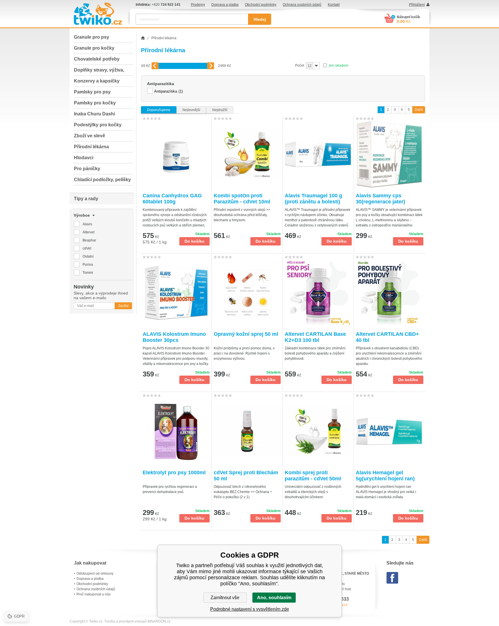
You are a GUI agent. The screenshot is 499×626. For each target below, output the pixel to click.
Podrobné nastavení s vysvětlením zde (249, 609)
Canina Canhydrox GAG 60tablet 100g (172, 199)
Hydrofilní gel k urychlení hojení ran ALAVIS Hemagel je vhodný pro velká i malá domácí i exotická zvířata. (386, 492)
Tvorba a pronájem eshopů (125, 621)
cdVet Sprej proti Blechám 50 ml (246, 475)
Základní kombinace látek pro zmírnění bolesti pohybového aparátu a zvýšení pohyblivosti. (315, 353)
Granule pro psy (91, 37)
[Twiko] (98, 13)
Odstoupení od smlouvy (95, 573)
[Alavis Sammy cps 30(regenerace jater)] (389, 154)
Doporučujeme (158, 110)
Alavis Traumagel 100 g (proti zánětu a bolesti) (313, 199)
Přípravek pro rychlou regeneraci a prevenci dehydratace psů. (170, 489)
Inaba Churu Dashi (94, 113)
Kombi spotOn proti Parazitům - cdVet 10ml (242, 199)
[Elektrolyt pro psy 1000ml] (176, 431)
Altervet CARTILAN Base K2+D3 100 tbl (315, 337)
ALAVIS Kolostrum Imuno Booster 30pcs (174, 337)
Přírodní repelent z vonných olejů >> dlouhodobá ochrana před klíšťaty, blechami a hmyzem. (242, 215)
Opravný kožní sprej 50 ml (246, 334)
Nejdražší (219, 110)
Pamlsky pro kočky (95, 102)
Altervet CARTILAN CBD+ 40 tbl (387, 337)
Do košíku (194, 241)
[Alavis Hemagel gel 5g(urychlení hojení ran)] (389, 431)
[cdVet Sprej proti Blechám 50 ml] (247, 431)
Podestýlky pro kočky (98, 124)
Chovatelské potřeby (97, 59)
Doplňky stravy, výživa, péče (99, 72)
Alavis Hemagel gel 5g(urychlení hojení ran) (385, 475)
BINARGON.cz (159, 621)
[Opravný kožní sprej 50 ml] (247, 292)
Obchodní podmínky (260, 5)
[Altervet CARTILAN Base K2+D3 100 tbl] (318, 292)
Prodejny (198, 5)
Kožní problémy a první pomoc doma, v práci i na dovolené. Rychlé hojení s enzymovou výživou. (244, 353)
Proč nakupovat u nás (94, 594)
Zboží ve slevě (89, 135)
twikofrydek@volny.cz (331, 605)
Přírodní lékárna (91, 146)
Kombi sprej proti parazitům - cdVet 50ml (313, 475)
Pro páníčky (87, 168)
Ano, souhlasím (274, 597)
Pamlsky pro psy (92, 91)
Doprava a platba (225, 5)
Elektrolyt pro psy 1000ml (174, 472)
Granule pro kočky (94, 48)
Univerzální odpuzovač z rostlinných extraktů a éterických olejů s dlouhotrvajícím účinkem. (313, 492)
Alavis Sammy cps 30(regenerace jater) (380, 199)
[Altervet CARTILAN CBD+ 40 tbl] (389, 292)
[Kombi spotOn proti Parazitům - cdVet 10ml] (247, 154)
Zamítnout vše (225, 597)
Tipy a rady (86, 198)
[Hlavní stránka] (143, 38)
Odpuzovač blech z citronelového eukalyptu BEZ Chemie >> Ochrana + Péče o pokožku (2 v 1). (243, 492)
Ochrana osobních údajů (302, 5)
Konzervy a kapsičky (97, 80)
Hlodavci (83, 157)
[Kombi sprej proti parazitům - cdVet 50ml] (318, 431)
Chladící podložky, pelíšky (102, 179)
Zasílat (123, 306)
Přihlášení (417, 5)
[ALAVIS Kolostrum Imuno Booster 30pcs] (176, 292)
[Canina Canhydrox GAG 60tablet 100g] (176, 154)
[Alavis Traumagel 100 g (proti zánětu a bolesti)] (318, 154)
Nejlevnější (191, 110)
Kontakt (334, 5)
